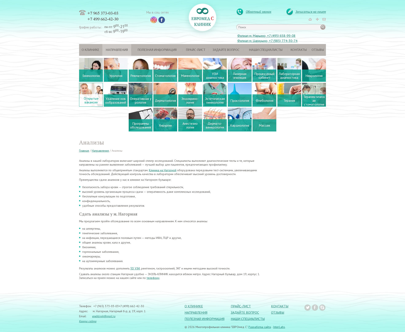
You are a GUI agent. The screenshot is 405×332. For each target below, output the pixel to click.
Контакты (298, 50)
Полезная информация (157, 50)
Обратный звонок (258, 11)
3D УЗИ (135, 268)
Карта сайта (87, 321)
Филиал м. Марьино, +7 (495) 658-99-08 (266, 35)
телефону (153, 278)
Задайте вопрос (226, 50)
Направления (117, 50)
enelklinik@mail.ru (103, 316)
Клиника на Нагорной (162, 170)
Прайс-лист (195, 50)
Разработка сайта (259, 327)
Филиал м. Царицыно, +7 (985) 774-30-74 (267, 41)
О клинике (90, 50)
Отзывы (318, 50)
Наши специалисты (265, 50)
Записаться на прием (310, 11)
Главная (84, 151)
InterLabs (279, 327)
